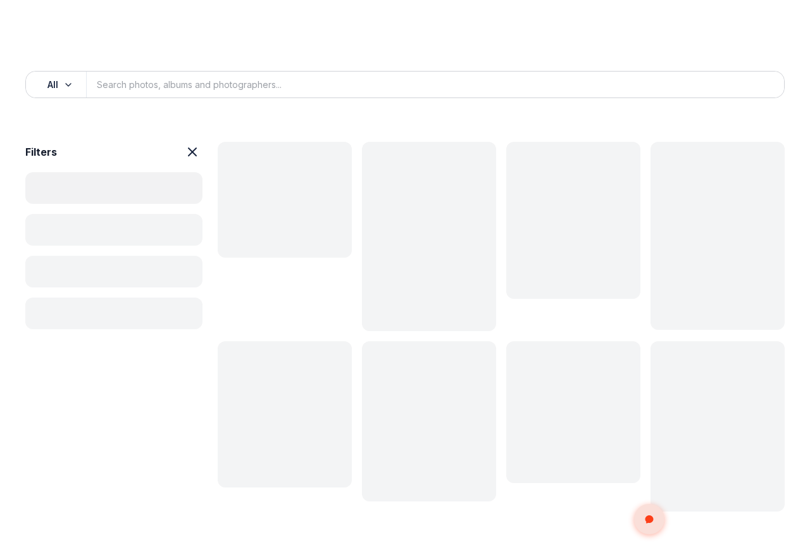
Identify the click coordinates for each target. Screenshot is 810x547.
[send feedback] (649, 519)
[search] (760, 84)
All (52, 84)
